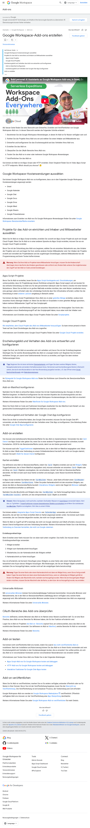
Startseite (6, 30)
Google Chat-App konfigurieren (21, 425)
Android (5, 791)
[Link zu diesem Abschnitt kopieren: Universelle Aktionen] (25, 588)
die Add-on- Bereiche (35, 624)
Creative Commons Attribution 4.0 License (60, 722)
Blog (62, 760)
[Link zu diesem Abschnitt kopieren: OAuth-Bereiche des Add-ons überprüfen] (55, 611)
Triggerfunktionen (26, 449)
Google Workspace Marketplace (45, 693)
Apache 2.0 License (15, 724)
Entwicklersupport (9, 773)
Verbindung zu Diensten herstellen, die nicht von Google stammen (28, 527)
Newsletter (64, 764)
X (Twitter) (64, 767)
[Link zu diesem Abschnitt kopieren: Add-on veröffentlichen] (33, 678)
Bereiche (6, 617)
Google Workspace (18, 30)
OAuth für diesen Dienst (25, 454)
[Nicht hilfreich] (85, 30)
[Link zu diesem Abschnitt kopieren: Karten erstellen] (21, 460)
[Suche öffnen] (60, 2)
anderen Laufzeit (24, 294)
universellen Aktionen (14, 593)
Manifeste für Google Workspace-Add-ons (49, 402)
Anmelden (83, 3)
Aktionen (75, 485)
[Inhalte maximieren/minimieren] (17, 50)
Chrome (5, 795)
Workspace (26, 2)
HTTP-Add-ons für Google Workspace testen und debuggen (30, 665)
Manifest (52, 626)
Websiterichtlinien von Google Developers (66, 724)
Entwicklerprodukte (9, 766)
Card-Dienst (63, 501)
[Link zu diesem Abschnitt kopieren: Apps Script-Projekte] (26, 276)
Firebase (6, 798)
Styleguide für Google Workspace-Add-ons (21, 378)
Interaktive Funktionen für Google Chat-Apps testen (26, 669)
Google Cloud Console (39, 767)
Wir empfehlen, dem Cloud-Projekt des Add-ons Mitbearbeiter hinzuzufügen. (32, 326)
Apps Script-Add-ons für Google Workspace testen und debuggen (32, 662)
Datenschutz (25, 818)
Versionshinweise (9, 44)
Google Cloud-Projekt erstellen (71, 333)
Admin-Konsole (37, 760)
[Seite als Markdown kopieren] (12, 40)
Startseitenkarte (39, 364)
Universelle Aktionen (40, 603)
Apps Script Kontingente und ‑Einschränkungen (55, 280)
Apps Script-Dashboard (40, 764)
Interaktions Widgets (47, 485)
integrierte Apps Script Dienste (29, 512)
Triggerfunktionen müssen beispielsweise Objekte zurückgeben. (42, 503)
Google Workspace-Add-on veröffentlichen (49, 700)
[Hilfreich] (82, 30)
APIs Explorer (36, 771)
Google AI (6, 805)
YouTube (64, 771)
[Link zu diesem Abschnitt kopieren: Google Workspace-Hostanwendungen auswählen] (65, 174)
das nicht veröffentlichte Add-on (66, 645)
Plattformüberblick (9, 763)
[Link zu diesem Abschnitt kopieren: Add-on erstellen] (25, 433)
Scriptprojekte (63, 315)
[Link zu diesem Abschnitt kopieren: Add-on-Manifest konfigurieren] (36, 387)
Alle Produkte (7, 809)
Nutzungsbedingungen (10, 777)
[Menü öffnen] (3, 2)
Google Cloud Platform (10, 802)
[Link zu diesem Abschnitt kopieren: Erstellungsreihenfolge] (23, 533)
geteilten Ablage (59, 298)
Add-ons (7, 9)
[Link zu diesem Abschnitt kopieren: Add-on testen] (22, 639)
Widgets (79, 465)
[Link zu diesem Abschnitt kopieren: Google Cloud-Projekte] (28, 321)
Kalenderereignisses (31, 372)
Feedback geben (78, 36)
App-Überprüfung (54, 696)
